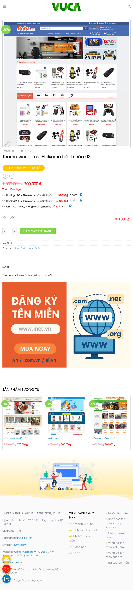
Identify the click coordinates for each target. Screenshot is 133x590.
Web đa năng (56, 438)
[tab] (5, 267)
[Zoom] (7, 144)
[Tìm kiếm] (129, 7)
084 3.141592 (26, 537)
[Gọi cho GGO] (6, 569)
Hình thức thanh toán (80, 538)
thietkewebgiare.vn (25, 551)
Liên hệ (75, 553)
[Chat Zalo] (6, 578)
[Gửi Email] (6, 559)
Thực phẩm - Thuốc (30, 150)
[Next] (130, 424)
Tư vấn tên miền (118, 513)
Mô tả (5, 267)
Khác (17, 247)
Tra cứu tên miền (118, 562)
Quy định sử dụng (82, 523)
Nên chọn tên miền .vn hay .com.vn (115, 523)
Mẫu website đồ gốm (16, 438)
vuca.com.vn (10, 555)
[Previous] (2, 424)
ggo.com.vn (30, 555)
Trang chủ (8, 150)
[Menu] (4, 7)
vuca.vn (46, 551)
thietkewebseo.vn (13, 562)
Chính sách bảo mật (84, 530)
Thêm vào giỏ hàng (37, 231)
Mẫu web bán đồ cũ (103, 438)
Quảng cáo (78, 546)
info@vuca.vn (18, 544)
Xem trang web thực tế (24, 168)
